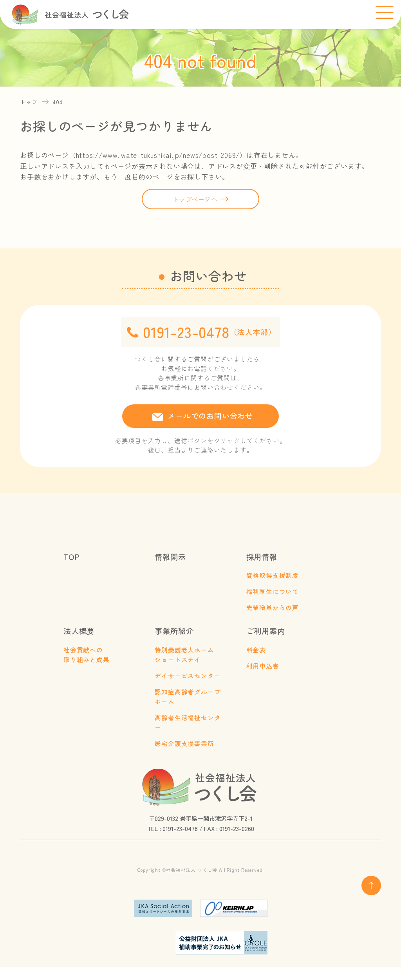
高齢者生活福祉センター (187, 722)
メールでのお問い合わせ (210, 415)
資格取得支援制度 (272, 575)
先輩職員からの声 (272, 607)
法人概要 (78, 630)
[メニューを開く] (384, 12)
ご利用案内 (265, 630)
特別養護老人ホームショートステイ (184, 654)
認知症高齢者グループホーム (187, 696)
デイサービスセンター (187, 675)
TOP (71, 556)
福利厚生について (272, 591)
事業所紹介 (174, 630)
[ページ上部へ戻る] (371, 885)
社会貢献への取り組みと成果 (86, 654)
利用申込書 (262, 665)
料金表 (256, 649)
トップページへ (195, 199)
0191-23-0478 (209, 331)
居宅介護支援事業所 (184, 743)
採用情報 (261, 556)
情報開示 (170, 556)
